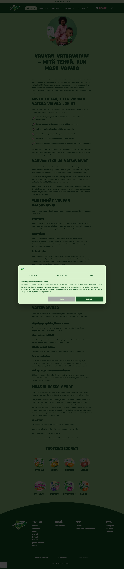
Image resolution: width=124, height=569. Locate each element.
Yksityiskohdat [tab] (62, 275)
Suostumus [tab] (33, 275)
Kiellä (62, 299)
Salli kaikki (89, 299)
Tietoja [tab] (91, 275)
